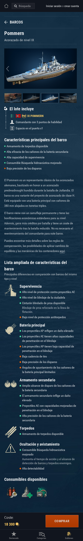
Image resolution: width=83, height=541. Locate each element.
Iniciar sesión (54, 6)
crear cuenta (71, 6)
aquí (62, 251)
